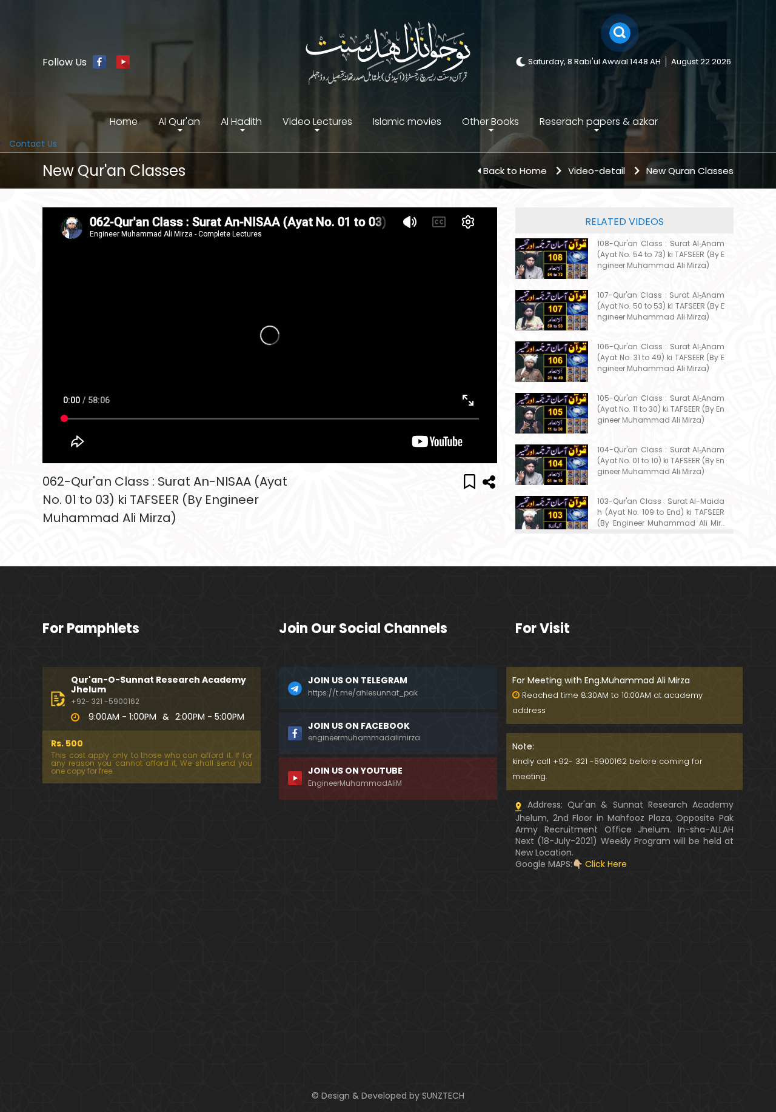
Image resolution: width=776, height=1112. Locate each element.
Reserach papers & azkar (599, 122)
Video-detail (596, 170)
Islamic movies (407, 122)
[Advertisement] (151, 955)
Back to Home (515, 170)
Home (124, 122)
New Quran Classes (690, 170)
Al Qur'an (179, 122)
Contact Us (33, 144)
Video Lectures (317, 122)
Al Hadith (241, 122)
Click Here (606, 864)
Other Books (490, 122)
